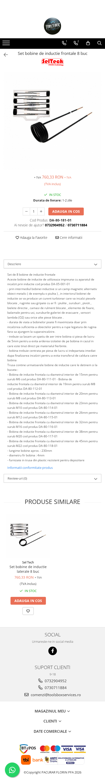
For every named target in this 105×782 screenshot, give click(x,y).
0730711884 (55, 687)
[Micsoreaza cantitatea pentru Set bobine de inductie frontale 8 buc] (26, 211)
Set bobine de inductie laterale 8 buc (28, 569)
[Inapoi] (3, 54)
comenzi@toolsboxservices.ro (55, 694)
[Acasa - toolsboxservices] (52, 26)
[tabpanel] (52, 121)
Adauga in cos (66, 211)
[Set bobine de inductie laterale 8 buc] (28, 536)
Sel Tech (28, 562)
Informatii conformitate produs (30, 467)
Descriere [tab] (14, 264)
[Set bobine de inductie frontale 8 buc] (52, 121)
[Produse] (6, 44)
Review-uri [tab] (17, 478)
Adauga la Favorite (33, 237)
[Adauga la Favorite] (28, 611)
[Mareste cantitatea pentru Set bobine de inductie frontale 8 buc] (41, 211)
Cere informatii (70, 237)
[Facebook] (52, 651)
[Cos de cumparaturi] (88, 43)
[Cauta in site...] (99, 43)
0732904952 (55, 680)
